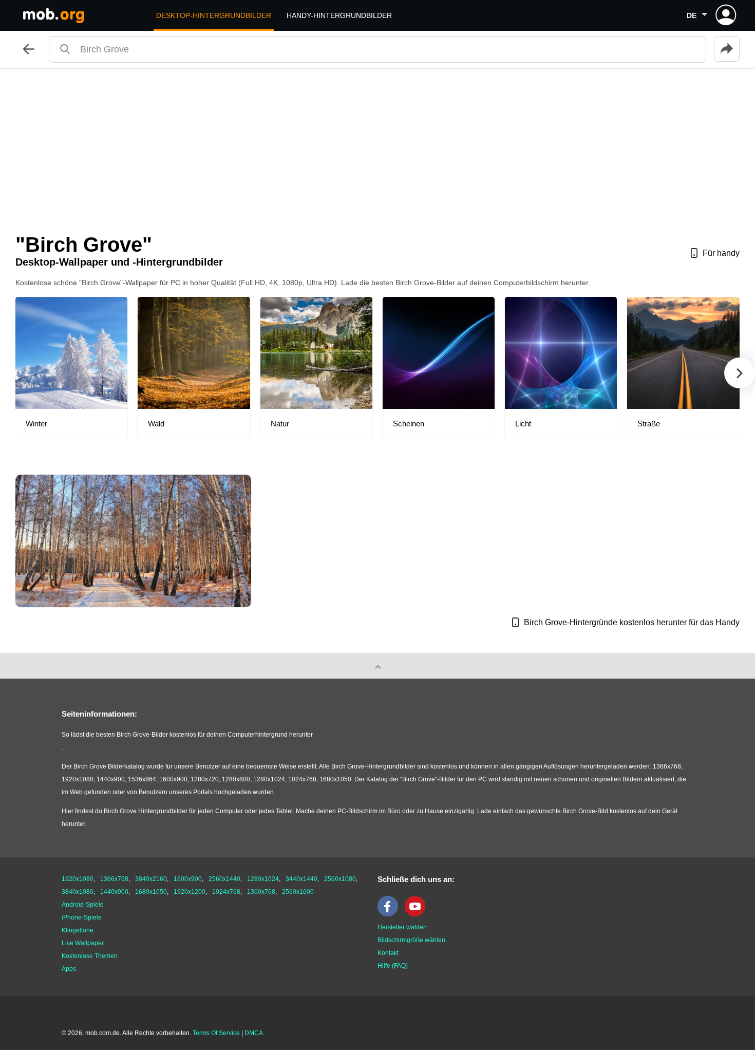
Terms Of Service (216, 1033)
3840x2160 (151, 879)
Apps (69, 968)
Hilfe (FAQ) (393, 965)
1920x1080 (77, 879)
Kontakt (388, 953)
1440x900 (114, 891)
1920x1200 (189, 891)
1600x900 (188, 879)
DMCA (253, 1033)
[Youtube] (417, 914)
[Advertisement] (377, 146)
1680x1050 (151, 891)
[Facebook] (390, 914)
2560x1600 (298, 891)
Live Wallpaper (83, 943)
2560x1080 (340, 879)
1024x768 (226, 891)
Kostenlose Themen (90, 956)
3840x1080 (77, 891)
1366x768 (114, 879)
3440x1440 (301, 879)
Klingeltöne (77, 930)
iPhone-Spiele (82, 917)
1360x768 (261, 891)
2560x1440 (224, 879)
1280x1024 (263, 879)
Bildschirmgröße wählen (411, 940)
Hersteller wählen (402, 927)
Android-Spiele (83, 904)
